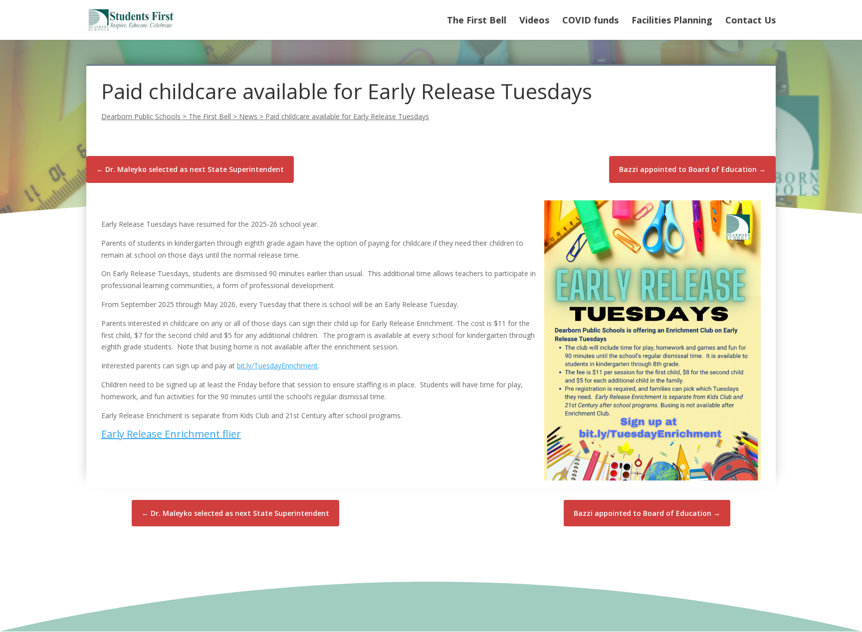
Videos (534, 21)
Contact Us (750, 21)
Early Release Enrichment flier (171, 434)
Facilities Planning (672, 21)
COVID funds (590, 21)
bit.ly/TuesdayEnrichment (277, 365)
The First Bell (476, 21)
